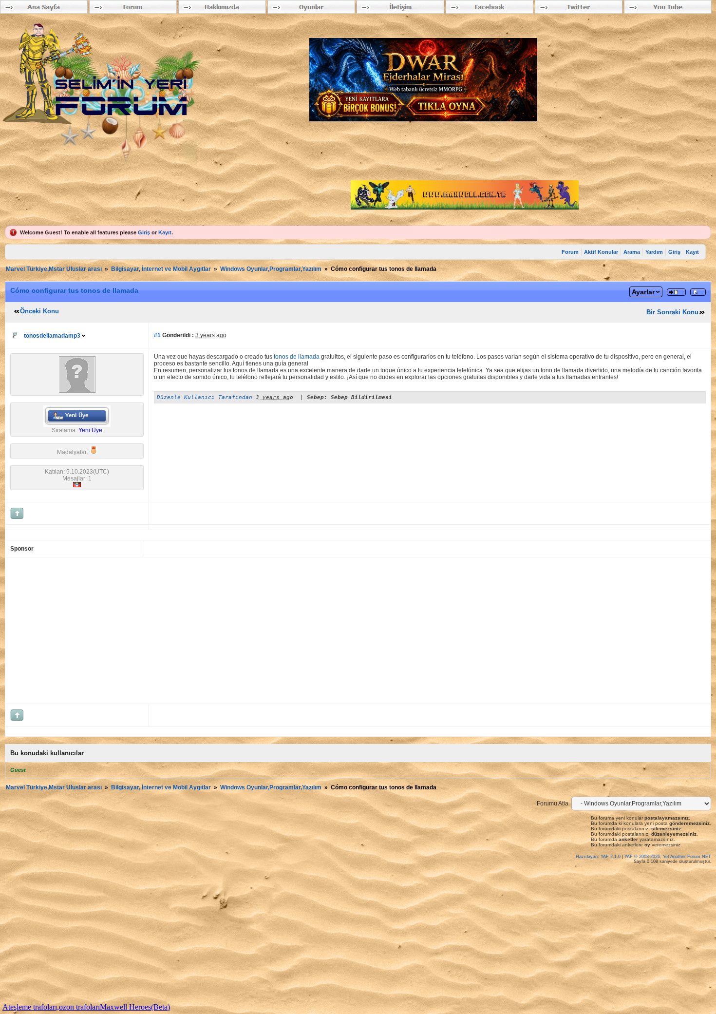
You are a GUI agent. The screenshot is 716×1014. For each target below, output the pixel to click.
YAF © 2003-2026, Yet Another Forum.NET (667, 856)
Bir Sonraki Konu (672, 312)
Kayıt (164, 232)
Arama (631, 252)
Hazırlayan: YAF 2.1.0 (599, 856)
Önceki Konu (39, 311)
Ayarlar (643, 292)
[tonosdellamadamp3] (77, 390)
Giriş (144, 232)
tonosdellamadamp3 (52, 335)
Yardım (654, 252)
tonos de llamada (297, 356)
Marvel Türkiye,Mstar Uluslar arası (54, 269)
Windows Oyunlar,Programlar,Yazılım (270, 269)
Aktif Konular (601, 252)
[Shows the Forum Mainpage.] (119, 220)
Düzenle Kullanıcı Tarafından (204, 397)
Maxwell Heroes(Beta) (135, 1007)
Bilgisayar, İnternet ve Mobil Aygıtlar (161, 269)
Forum (570, 252)
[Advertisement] (302, 630)
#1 (157, 335)
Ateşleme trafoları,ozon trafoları (51, 1007)
